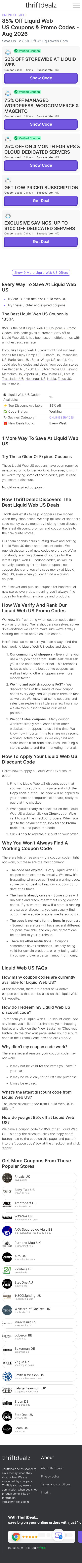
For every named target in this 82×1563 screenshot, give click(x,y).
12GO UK (33, 369)
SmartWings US (43, 360)
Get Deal (41, 200)
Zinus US (64, 379)
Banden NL (16, 369)
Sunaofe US (51, 355)
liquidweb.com (55, 41)
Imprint (46, 1492)
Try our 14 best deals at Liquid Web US (37, 299)
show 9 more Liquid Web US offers (41, 273)
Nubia (51, 379)
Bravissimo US (51, 374)
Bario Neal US (19, 360)
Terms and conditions (56, 1484)
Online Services (14, 15)
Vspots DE (31, 374)
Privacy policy (50, 1476)
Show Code (41, 78)
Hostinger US (35, 379)
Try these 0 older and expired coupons (36, 305)
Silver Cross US (53, 369)
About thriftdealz (52, 1468)
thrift (41, 5)
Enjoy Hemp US (29, 355)
